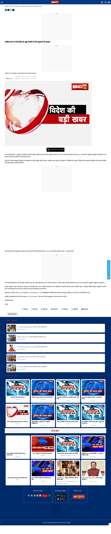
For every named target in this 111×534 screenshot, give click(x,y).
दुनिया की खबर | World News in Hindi (68, 455)
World (11, 6)
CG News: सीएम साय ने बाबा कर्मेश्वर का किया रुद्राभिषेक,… (32, 366)
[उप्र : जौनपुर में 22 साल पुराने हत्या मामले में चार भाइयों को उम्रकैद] (43, 444)
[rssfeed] (40, 496)
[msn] (49, 496)
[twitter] (32, 496)
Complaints (55, 507)
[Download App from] (61, 496)
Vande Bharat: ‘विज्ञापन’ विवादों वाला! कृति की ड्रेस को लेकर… (67, 478)
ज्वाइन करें (25, 309)
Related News (12, 375)
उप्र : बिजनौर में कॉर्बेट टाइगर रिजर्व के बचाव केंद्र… (41, 478)
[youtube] (34, 496)
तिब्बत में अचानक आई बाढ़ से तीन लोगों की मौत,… (43, 397)
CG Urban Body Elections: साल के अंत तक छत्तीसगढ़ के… (32, 327)
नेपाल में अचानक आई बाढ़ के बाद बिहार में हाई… (17, 477)
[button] (2, 2)
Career (55, 513)
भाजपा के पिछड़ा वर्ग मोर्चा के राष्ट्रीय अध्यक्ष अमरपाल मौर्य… (16, 454)
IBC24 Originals (21, 329)
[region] (57, 25)
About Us (55, 515)
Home (6, 6)
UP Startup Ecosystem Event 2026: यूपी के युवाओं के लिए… (33, 347)
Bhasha (10, 78)
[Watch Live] (78, 499)
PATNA (18, 479)
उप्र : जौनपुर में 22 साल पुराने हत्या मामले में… (43, 453)
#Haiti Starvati (12, 314)
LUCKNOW (17, 457)
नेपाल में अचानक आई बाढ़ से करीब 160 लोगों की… (68, 453)
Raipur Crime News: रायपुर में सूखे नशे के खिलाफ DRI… (32, 337)
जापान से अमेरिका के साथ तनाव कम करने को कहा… (68, 421)
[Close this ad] (110, 524)
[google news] (37, 496)
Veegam (68, 522)
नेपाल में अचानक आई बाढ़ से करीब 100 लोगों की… (18, 421)
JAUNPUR (42, 455)
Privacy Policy (55, 505)
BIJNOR (43, 481)
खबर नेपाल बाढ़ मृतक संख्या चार (18, 397)
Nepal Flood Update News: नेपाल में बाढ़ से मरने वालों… (32, 356)
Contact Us (55, 511)
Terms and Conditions (56, 509)
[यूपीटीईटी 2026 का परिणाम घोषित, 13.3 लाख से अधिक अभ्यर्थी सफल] (93, 444)
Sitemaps (44, 495)
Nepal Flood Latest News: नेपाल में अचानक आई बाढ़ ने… (92, 478)
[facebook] (29, 496)
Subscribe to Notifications (108, 269)
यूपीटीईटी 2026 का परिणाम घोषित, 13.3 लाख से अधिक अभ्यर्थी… (92, 454)
